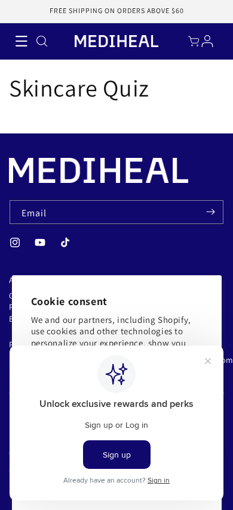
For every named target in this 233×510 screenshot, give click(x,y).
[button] (21, 41)
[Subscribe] (210, 212)
